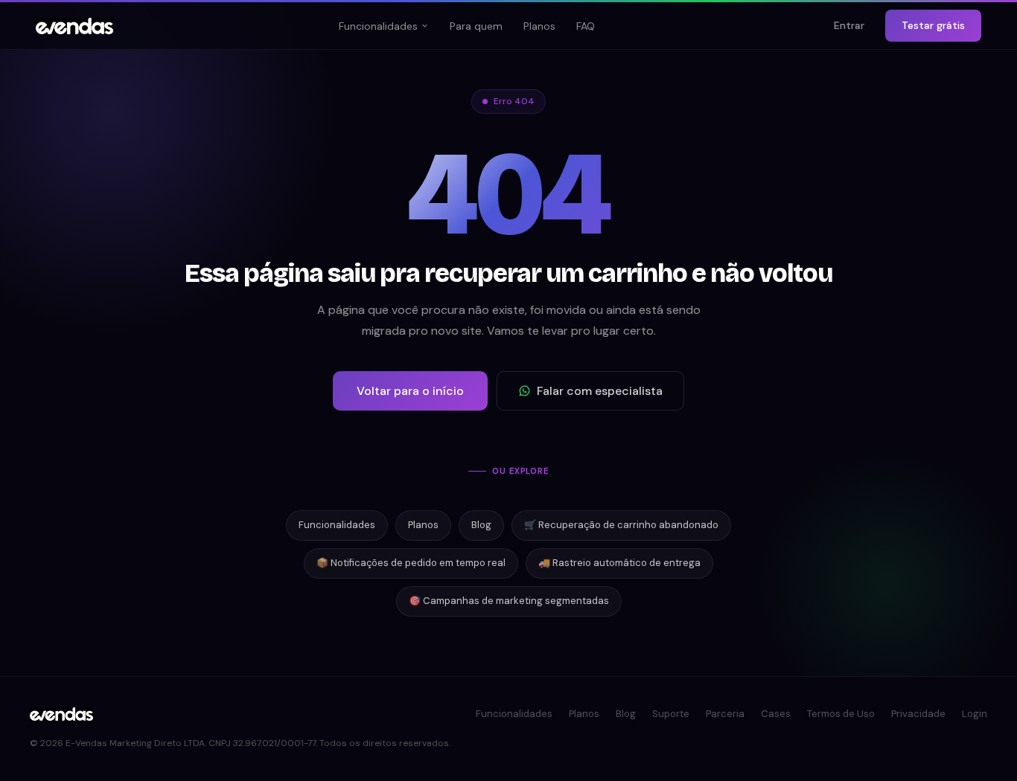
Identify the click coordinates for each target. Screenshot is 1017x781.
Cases (776, 713)
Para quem (476, 26)
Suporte (670, 713)
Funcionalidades (378, 26)
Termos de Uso (841, 713)
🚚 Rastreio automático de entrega (619, 562)
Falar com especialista (600, 391)
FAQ (585, 26)
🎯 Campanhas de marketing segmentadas (509, 600)
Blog (481, 524)
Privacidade (918, 713)
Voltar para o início (410, 391)
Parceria (725, 713)
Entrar (849, 25)
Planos (539, 26)
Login (974, 713)
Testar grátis (933, 25)
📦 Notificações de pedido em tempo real (411, 562)
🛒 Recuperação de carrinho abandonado (621, 524)
